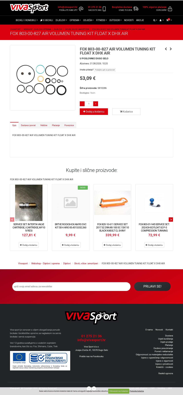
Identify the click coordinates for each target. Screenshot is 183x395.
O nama (149, 329)
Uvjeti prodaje (166, 342)
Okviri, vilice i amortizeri (77, 29)
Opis (14, 125)
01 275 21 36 (91, 336)
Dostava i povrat (28, 125)
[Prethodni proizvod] (166, 49)
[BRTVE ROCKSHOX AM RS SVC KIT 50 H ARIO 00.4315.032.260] (70, 203)
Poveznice (69, 125)
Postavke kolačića (137, 391)
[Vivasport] (30, 8)
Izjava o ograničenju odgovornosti (157, 357)
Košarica (127, 111)
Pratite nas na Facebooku (91, 356)
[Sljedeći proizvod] (171, 49)
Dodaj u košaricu (94, 111)
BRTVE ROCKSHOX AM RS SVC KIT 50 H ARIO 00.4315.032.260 (70, 226)
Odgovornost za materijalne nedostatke (154, 354)
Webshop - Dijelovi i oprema (37, 29)
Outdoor (114, 20)
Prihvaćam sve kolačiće (119, 391)
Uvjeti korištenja (165, 339)
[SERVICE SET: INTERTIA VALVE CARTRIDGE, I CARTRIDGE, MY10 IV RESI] (29, 203)
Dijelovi (60, 20)
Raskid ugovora (166, 373)
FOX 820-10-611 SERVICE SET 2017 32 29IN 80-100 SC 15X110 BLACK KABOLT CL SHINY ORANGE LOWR (112, 229)
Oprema (74, 20)
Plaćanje (56, 125)
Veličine (43, 125)
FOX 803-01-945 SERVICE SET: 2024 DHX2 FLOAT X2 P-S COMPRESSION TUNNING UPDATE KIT (154, 229)
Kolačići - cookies (164, 367)
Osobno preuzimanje (163, 348)
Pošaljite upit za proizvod (105, 70)
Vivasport (15, 29)
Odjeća (87, 20)
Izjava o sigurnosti (164, 361)
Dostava (169, 335)
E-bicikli (48, 20)
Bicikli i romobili (26, 20)
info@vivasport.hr (91, 340)
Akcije (140, 20)
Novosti (129, 20)
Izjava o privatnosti (164, 364)
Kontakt (169, 329)
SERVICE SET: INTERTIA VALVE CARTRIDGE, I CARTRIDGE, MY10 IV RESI (29, 227)
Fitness (100, 20)
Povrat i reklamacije (164, 351)
